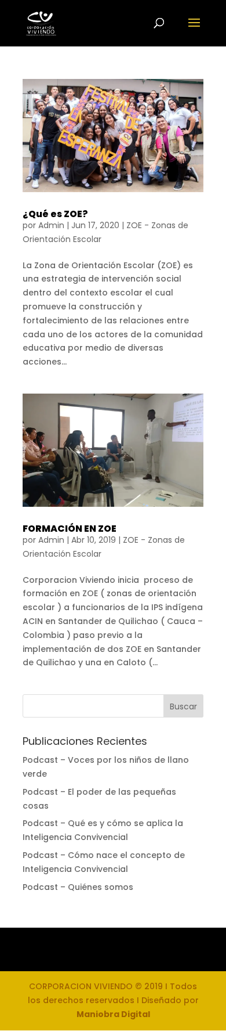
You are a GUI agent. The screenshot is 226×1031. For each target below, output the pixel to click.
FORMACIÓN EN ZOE (69, 528)
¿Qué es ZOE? (55, 214)
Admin (51, 225)
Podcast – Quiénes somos (78, 887)
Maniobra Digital (113, 1014)
